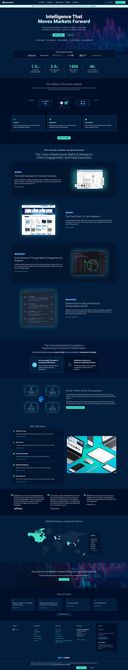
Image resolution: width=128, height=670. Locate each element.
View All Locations (81, 639)
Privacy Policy (65, 663)
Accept (81, 667)
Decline (92, 667)
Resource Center (108, 646)
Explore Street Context (21, 271)
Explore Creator (19, 187)
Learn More (93, 6)
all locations (95, 550)
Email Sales (101, 629)
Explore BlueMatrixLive (72, 317)
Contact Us (100, 648)
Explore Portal (69, 227)
